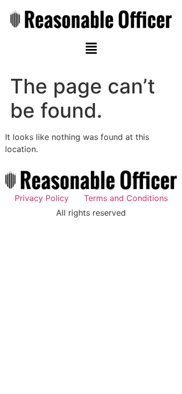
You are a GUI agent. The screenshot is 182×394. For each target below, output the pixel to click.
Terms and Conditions (126, 198)
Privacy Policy (42, 198)
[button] (91, 49)
